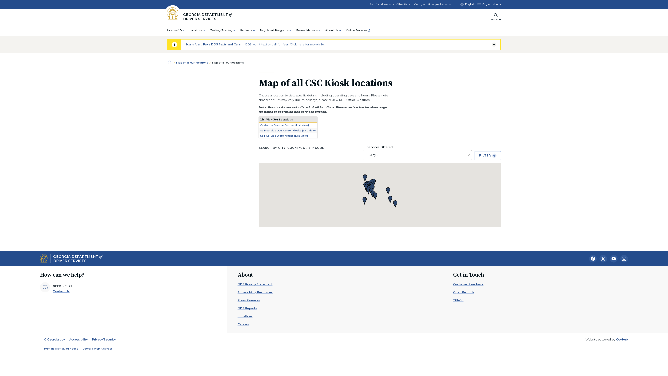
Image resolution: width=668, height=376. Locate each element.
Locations (245, 316)
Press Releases (249, 300)
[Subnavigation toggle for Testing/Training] (236, 30)
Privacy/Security (104, 339)
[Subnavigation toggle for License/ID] (185, 30)
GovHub (622, 339)
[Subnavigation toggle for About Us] (342, 30)
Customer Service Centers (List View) (284, 125)
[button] (388, 191)
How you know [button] (438, 4)
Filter (485, 155)
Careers (243, 324)
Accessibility (78, 339)
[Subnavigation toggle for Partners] (256, 30)
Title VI (458, 300)
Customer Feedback (468, 284)
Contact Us (61, 291)
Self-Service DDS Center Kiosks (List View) (288, 130)
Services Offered (380, 147)
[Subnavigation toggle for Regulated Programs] (292, 30)
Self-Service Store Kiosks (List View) (284, 135)
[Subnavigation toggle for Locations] (206, 30)
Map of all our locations (192, 62)
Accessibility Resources (255, 292)
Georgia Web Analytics (97, 348)
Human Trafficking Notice (61, 348)
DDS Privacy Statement (255, 284)
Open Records (463, 292)
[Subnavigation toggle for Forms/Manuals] (321, 30)
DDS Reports (247, 308)
